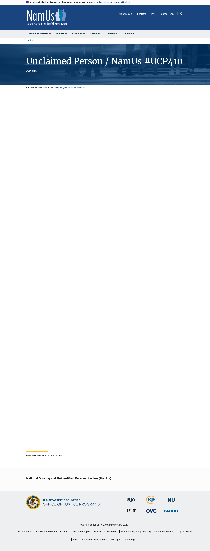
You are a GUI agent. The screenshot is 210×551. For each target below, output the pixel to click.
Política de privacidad (105, 531)
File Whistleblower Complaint (51, 531)
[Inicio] (46, 17)
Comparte (181, 14)
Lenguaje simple (81, 531)
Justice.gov (131, 539)
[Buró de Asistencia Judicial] (131, 498)
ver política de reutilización (72, 87)
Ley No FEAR (185, 531)
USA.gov (115, 539)
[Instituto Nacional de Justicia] (171, 498)
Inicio (30, 40)
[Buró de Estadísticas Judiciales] (151, 502)
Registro (141, 13)
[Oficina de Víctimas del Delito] (151, 511)
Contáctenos (168, 13)
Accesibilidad (24, 531)
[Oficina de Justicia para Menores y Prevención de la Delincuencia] (131, 511)
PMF (153, 13)
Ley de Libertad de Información (90, 539)
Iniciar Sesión (125, 13)
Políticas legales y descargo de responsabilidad (147, 531)
